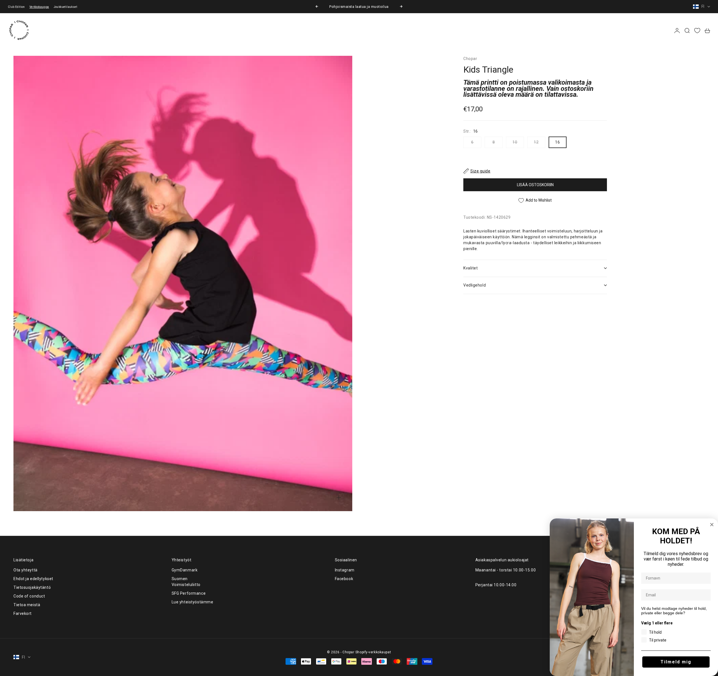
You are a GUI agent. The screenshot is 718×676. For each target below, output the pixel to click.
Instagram (345, 570)
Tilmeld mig (676, 662)
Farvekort (22, 613)
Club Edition (16, 6)
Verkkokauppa (39, 6)
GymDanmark (185, 570)
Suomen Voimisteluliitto (186, 581)
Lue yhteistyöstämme (192, 602)
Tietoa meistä (26, 605)
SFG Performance (189, 593)
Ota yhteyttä (25, 570)
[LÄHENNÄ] (338, 497)
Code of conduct (29, 596)
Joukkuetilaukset (65, 6)
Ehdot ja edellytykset (33, 578)
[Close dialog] (711, 524)
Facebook (344, 578)
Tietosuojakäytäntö (32, 587)
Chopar (470, 58)
